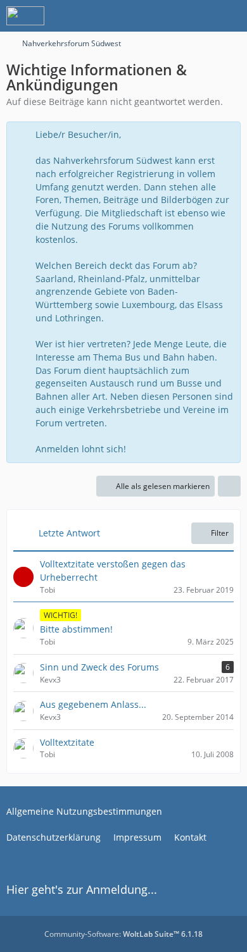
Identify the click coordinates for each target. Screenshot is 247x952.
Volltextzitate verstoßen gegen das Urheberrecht (113, 570)
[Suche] (167, 15)
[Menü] (230, 15)
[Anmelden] (199, 16)
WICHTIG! (60, 615)
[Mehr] (229, 486)
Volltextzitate (67, 742)
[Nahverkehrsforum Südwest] (25, 15)
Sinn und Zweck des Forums (99, 667)
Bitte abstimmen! (76, 629)
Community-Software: (123, 934)
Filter (220, 533)
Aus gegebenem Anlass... (93, 704)
